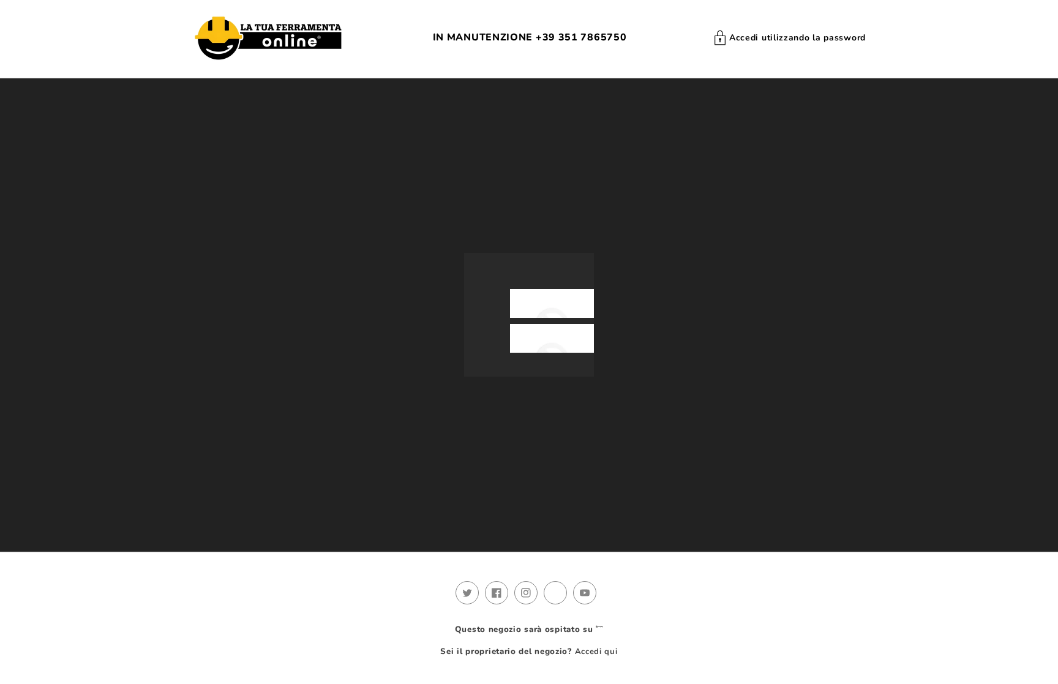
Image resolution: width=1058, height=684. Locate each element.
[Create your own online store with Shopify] (599, 629)
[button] (790, 37)
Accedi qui (596, 651)
